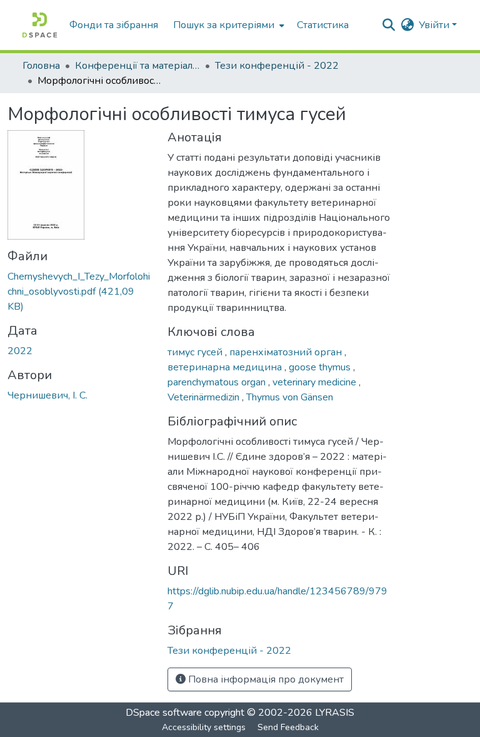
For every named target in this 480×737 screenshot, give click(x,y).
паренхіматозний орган (286, 352)
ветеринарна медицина (226, 367)
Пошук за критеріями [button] (223, 25)
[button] (39, 25)
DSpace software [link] (164, 712)
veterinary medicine (315, 382)
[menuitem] (227, 25)
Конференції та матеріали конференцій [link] (137, 66)
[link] (80, 291)
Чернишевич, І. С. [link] (48, 395)
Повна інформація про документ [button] (265, 679)
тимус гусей (196, 352)
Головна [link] (41, 66)
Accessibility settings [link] (204, 727)
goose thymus (321, 367)
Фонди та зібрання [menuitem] (113, 25)
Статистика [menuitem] (323, 25)
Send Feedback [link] (288, 727)
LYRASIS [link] (334, 712)
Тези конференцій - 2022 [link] (277, 66)
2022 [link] (20, 351)
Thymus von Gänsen (289, 397)
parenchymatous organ (218, 382)
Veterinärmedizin (205, 397)
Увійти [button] (435, 25)
